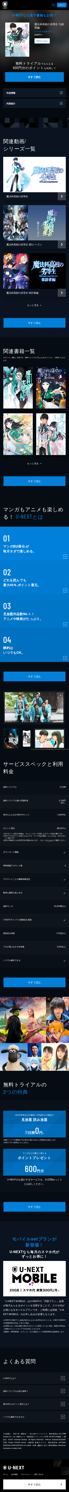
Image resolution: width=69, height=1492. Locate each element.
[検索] (53, 5)
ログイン (62, 5)
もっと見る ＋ (34, 305)
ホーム (5, 1474)
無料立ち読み (42, 40)
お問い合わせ (38, 1474)
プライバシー (25, 1474)
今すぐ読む (34, 77)
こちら (49, 840)
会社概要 (14, 1474)
